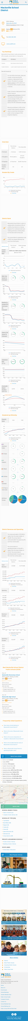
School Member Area (6, 1004)
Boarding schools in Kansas (9, 844)
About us (3, 988)
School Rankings (5, 992)
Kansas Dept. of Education (9, 850)
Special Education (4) (8, 831)
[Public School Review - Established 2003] (14, 2)
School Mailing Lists (5, 1006)
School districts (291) (8, 836)
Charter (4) (5, 827)
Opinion (6, 961)
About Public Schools (9, 963)
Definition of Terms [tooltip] (5, 246)
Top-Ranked (6, 821)
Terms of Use (10, 1019)
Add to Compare (8, 680)
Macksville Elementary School (11, 675)
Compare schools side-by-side (10, 815)
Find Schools (4, 990)
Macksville (9, 23)
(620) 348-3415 (12, 37)
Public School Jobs (8, 969)
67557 (15, 23)
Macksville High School (9, 697)
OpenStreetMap (25, 803)
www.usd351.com (11, 44)
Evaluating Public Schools (10, 965)
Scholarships (7, 967)
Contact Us (3, 1001)
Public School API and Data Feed (8, 1008)
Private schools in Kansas (9, 842)
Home (2, 985)
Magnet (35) (6, 825)
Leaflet (20, 803)
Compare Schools (5, 999)
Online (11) (5, 829)
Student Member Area (6, 995)
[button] (14, 794)
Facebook (15, 1014)
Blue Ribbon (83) (7, 823)
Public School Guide (5, 997)
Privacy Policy (17, 1019)
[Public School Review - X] (12, 1014)
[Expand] (2, 791)
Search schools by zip (8, 813)
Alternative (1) (6, 834)
